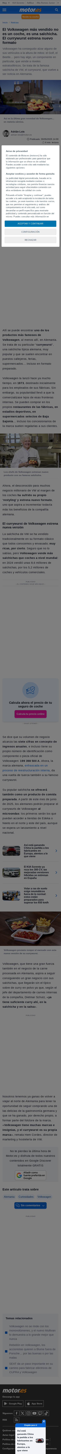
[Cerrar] (44, 1421)
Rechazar (30, 240)
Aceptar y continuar (30, 223)
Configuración (30, 232)
